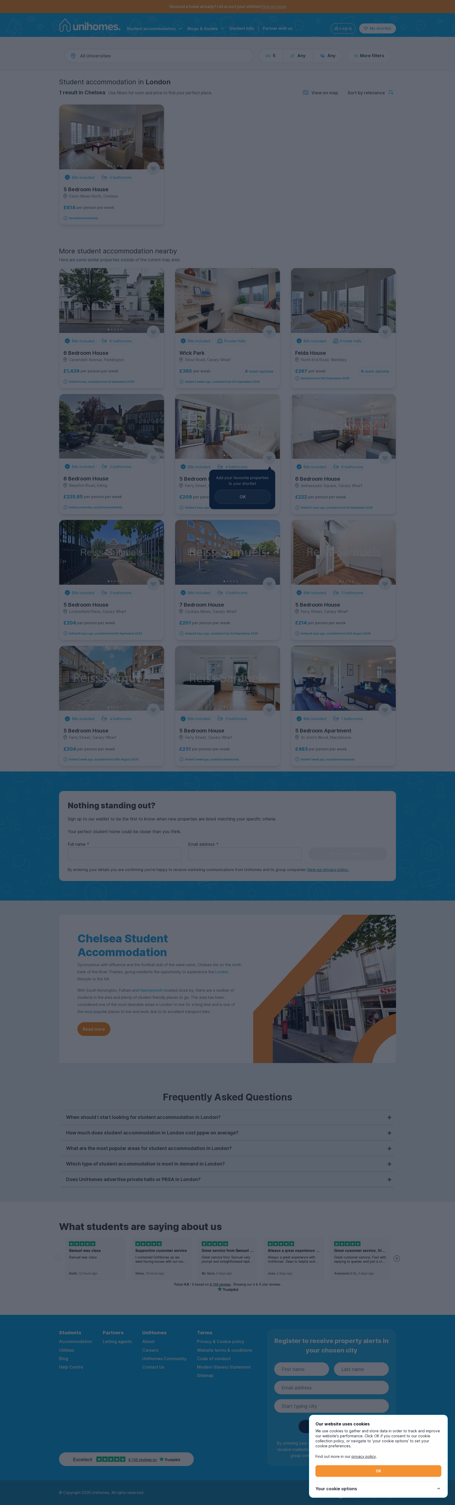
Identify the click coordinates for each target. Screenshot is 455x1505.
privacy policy (364, 1456)
